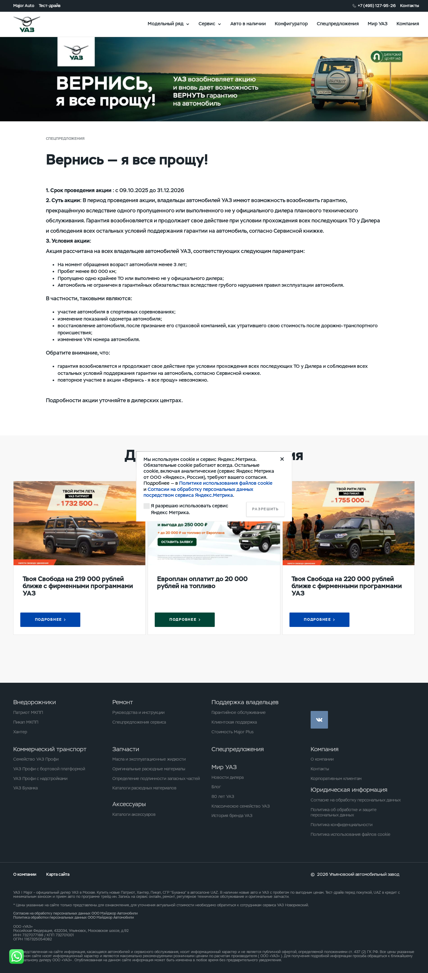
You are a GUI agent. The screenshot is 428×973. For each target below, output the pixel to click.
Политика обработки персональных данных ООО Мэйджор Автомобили (73, 917)
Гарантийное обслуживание (238, 712)
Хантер (20, 731)
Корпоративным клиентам (336, 778)
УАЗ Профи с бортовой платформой (49, 768)
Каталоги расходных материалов (144, 788)
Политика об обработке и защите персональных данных (344, 812)
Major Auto (23, 5)
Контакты (409, 5)
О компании (322, 759)
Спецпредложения (338, 24)
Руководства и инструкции (138, 712)
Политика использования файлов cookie (350, 834)
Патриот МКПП (28, 712)
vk (319, 719)
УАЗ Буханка (25, 788)
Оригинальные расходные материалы (148, 768)
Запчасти (125, 749)
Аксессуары (129, 804)
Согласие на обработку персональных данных (356, 800)
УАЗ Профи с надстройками (40, 778)
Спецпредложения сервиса (139, 722)
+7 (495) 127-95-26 (377, 5)
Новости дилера (227, 777)
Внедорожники (34, 702)
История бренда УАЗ (231, 815)
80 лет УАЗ (222, 796)
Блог (216, 786)
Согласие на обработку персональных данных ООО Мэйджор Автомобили (75, 913)
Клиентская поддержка (234, 722)
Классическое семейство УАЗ (240, 806)
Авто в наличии (248, 24)
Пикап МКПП (25, 722)
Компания (408, 24)
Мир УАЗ (377, 24)
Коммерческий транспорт (49, 749)
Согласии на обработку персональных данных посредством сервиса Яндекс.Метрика (198, 492)
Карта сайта (57, 874)
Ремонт (122, 702)
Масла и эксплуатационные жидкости (149, 759)
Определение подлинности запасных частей (156, 778)
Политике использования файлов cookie (225, 483)
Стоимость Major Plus (232, 731)
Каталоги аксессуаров (134, 814)
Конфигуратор (291, 24)
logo (34, 24)
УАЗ (16, 892)
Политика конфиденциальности (341, 824)
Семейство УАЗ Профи (36, 759)
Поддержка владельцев (245, 702)
